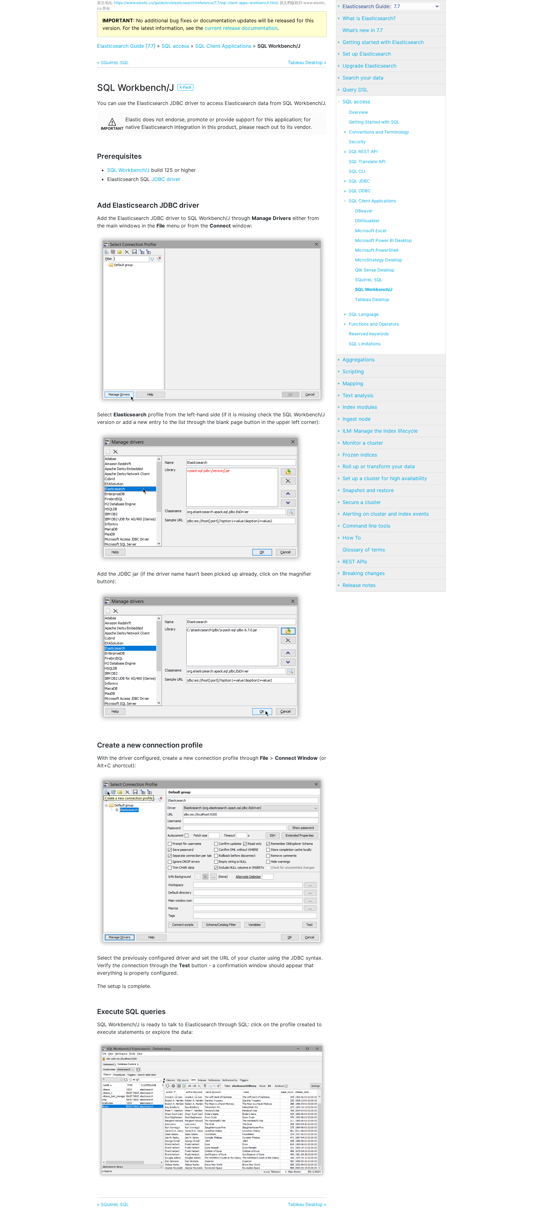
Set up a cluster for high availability (385, 478)
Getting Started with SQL (374, 121)
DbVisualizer (367, 220)
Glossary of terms (364, 549)
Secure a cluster (362, 502)
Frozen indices (360, 455)
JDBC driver (165, 179)
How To (352, 537)
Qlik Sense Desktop (374, 269)
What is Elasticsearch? (369, 18)
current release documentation (241, 28)
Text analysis (358, 395)
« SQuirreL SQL (113, 62)
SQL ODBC (360, 190)
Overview (358, 112)
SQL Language (364, 314)
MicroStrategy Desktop (378, 259)
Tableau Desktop (372, 299)
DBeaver (364, 210)
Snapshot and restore (368, 490)
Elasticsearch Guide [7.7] (126, 46)
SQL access (175, 46)
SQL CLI (357, 171)
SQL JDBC (359, 181)
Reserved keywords (369, 333)
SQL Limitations (365, 343)
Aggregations (359, 359)
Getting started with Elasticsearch (383, 42)
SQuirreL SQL (368, 279)
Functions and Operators (374, 323)
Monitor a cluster (363, 443)
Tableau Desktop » (307, 62)
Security (357, 141)
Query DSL (355, 89)
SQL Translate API (367, 161)
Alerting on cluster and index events (386, 514)
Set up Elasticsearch (367, 54)
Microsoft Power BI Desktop (383, 240)
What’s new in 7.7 (363, 30)
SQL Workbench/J (128, 170)
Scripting (353, 371)
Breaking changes (364, 573)
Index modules (360, 407)
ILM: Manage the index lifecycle (380, 431)
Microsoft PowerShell (376, 250)
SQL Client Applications (223, 46)
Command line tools (366, 526)
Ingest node (356, 419)
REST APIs (355, 561)
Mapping (353, 383)
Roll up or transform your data (379, 466)
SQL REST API (363, 151)
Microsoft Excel (370, 230)
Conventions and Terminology (379, 131)
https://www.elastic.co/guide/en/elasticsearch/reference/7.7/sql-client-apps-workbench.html (196, 2)
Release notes (359, 585)
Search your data (363, 77)
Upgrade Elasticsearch (369, 66)
